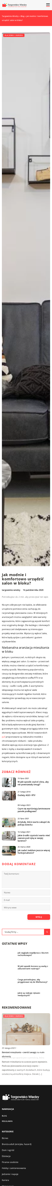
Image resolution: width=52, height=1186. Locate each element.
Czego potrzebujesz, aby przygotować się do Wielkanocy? (32, 980)
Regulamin (7, 1121)
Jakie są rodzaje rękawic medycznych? (29, 994)
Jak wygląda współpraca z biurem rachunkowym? (33, 954)
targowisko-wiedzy (11, 590)
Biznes (5, 1138)
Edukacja (6, 1156)
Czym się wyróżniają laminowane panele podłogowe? (34, 810)
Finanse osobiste (10, 1162)
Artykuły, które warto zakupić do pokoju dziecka (34, 823)
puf (3, 736)
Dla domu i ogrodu (14, 35)
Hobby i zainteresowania (14, 1168)
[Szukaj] (47, 932)
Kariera (5, 1180)
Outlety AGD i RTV (26, 795)
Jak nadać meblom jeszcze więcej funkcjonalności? (34, 851)
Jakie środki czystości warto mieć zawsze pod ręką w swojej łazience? (34, 838)
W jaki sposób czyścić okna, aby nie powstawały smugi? (33, 783)
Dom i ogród (8, 1150)
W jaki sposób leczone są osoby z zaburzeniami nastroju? (33, 967)
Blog (4, 1116)
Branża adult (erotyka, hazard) (16, 1144)
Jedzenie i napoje (10, 1174)
